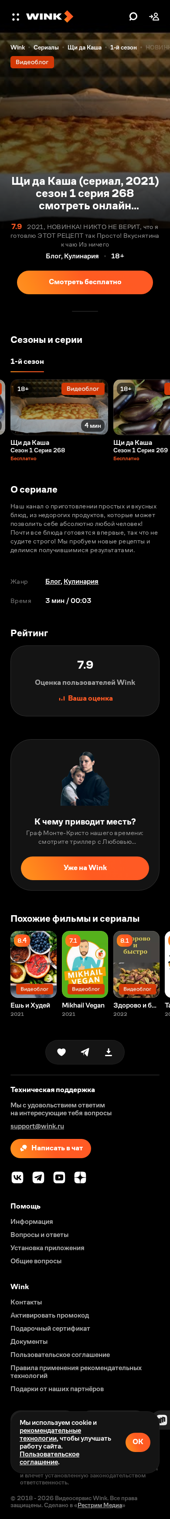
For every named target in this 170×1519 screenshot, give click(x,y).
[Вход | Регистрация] (154, 16)
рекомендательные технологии (50, 1434)
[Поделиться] (85, 1052)
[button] (16, 16)
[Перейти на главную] (75, 16)
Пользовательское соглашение (49, 1458)
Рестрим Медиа (100, 1504)
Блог (53, 581)
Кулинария (81, 581)
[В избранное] (61, 1052)
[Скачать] (108, 1052)
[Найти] (133, 16)
